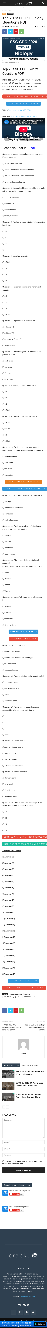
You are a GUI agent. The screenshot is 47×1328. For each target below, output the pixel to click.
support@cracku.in (28, 1296)
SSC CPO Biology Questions (12, 997)
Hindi (31, 148)
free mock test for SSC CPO (19, 110)
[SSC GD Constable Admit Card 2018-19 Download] (8, 1074)
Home (4, 10)
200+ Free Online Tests (24, 639)
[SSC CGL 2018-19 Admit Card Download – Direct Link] (8, 1086)
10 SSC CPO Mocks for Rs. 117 (23, 104)
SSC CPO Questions (30, 997)
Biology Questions (16, 994)
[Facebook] (13, 1312)
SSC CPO (10, 14)
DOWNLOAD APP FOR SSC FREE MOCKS (24, 988)
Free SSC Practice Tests (23, 631)
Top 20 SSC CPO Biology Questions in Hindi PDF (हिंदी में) (35, 1027)
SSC (10, 10)
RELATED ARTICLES (11, 1065)
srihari (7, 26)
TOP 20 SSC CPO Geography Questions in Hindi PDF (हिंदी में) (11, 1027)
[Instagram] (20, 1312)
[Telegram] (26, 1312)
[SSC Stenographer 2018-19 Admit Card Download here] (8, 1097)
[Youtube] (33, 1312)
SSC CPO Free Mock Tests (23, 981)
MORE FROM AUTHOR (30, 1065)
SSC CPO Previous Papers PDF (24, 116)
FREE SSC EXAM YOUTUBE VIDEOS (23, 482)
